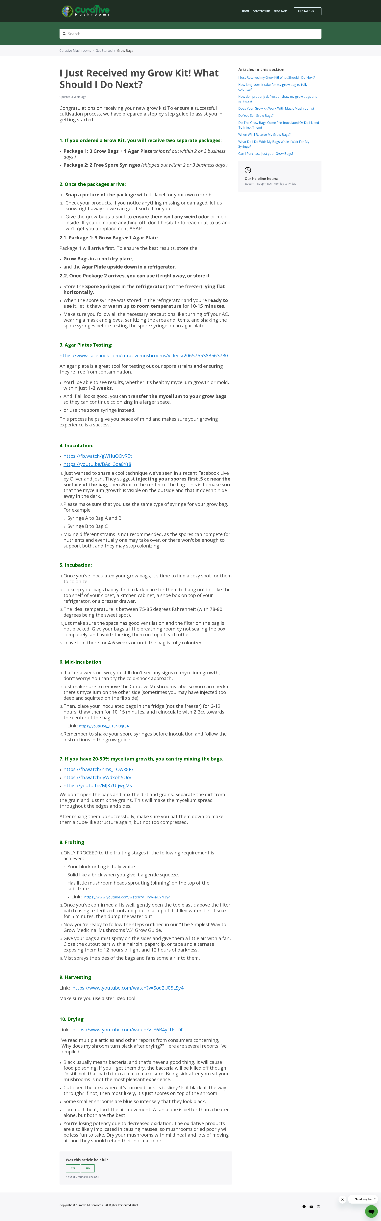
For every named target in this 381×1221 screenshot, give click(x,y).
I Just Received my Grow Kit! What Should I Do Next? (276, 77)
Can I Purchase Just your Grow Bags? (265, 153)
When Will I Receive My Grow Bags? (264, 134)
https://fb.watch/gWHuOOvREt (98, 456)
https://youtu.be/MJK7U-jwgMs (98, 785)
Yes (73, 1168)
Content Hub (261, 11)
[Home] (86, 11)
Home (245, 11)
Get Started (104, 50)
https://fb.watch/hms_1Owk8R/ (99, 769)
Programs (280, 11)
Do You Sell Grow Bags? (256, 115)
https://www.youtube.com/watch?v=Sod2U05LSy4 (128, 987)
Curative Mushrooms (75, 50)
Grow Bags (125, 50)
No (88, 1168)
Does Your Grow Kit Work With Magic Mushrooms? (276, 108)
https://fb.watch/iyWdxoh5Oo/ (98, 777)
